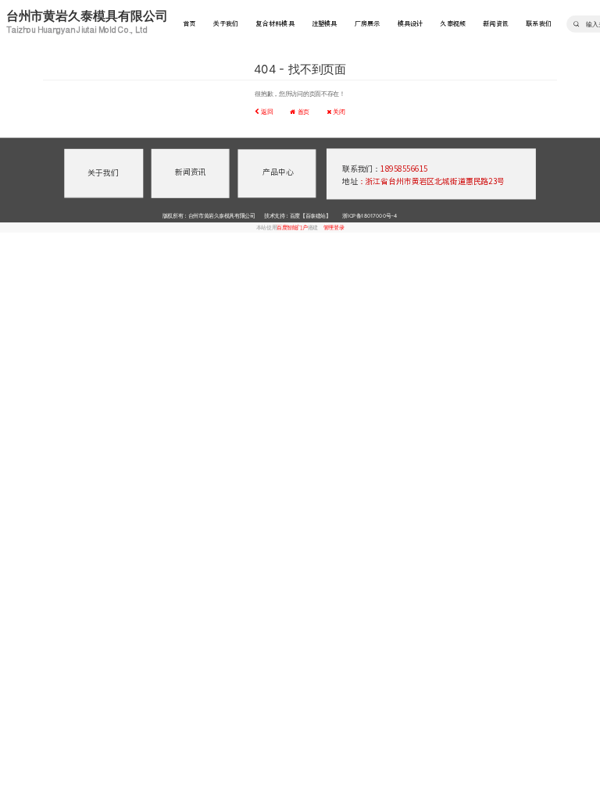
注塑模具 (325, 23)
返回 (266, 111)
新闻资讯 (496, 23)
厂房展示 (367, 23)
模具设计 (410, 23)
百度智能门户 (292, 227)
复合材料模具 (274, 23)
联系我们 (539, 23)
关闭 (338, 111)
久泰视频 (453, 23)
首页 (189, 23)
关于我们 (226, 23)
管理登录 (333, 227)
